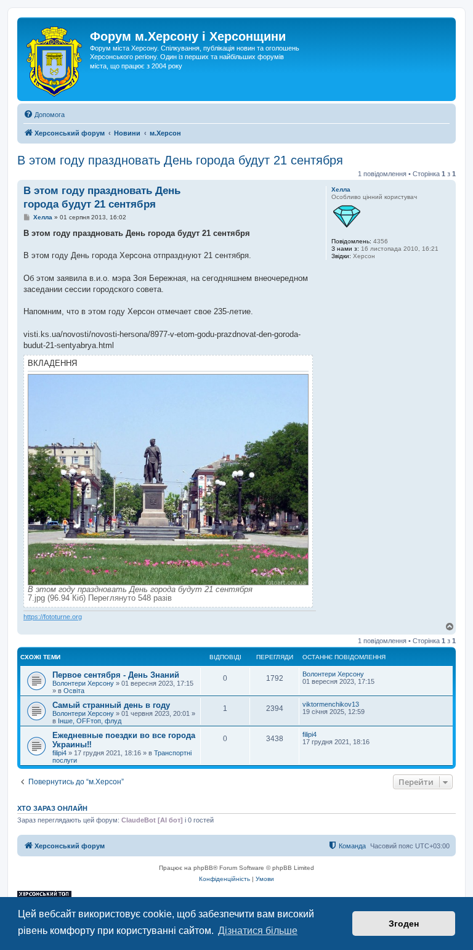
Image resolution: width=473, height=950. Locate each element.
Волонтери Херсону (83, 683)
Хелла (340, 189)
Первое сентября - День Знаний (115, 675)
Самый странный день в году (111, 705)
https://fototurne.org (52, 616)
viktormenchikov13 (330, 704)
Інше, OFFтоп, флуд (89, 721)
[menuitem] (44, 114)
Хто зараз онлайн (52, 808)
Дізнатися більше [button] (257, 930)
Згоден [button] (404, 923)
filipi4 (59, 753)
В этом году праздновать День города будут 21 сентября (180, 160)
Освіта (73, 690)
